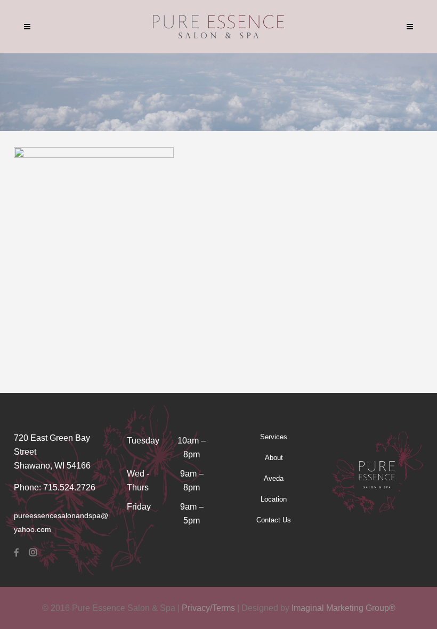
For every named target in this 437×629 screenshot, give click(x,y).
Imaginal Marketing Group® (343, 607)
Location (274, 499)
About (274, 458)
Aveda (274, 478)
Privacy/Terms (208, 607)
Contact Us (273, 520)
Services (273, 437)
